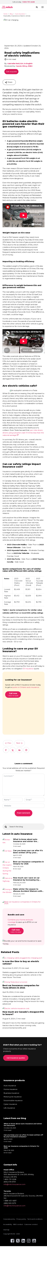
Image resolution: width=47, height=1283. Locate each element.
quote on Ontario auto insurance (25, 687)
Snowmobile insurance (13, 1100)
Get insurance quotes (16, 1058)
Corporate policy (9, 1219)
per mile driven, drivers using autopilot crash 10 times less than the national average (23, 432)
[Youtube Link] (34, 1241)
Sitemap (6, 1230)
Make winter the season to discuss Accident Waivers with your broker (27, 890)
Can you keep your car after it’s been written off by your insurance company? (28, 851)
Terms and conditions (34, 1219)
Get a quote (11, 72)
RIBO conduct (18, 1224)
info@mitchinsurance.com (14, 1184)
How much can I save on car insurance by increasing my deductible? (26, 879)
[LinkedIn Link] (23, 1241)
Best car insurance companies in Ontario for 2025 (28, 863)
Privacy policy (21, 1219)
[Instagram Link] (28, 1241)
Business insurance (11, 1093)
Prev (9, 743)
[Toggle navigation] (42, 7)
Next (18, 743)
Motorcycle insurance (13, 1097)
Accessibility (7, 1224)
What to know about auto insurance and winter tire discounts (25, 840)
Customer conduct (31, 1224)
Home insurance (10, 1089)
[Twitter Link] (18, 1241)
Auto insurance (10, 1086)
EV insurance (28, 669)
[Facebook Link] (12, 1241)
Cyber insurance (10, 1104)
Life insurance (9, 1108)
